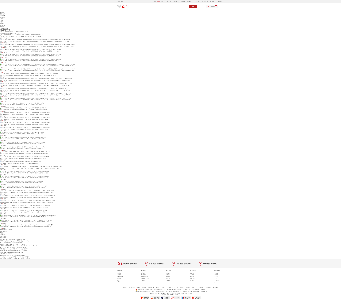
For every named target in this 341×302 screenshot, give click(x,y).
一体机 (1, 18)
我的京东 (175, 1)
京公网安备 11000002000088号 (145, 289)
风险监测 (188, 287)
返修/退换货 (193, 278)
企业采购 (189, 1)
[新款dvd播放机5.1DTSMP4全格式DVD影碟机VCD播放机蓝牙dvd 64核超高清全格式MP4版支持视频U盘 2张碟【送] (28, 215)
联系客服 (119, 282)
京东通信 (216, 280)
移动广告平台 (3, 258)
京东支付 (172, 294)
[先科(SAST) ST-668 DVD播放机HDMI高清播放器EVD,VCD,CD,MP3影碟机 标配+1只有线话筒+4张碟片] (25, 122)
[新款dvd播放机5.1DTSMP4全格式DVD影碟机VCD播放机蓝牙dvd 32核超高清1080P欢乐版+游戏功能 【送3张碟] (27, 195)
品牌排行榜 (2, 15)
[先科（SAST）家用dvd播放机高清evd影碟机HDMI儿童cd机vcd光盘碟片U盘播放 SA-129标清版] (23, 186)
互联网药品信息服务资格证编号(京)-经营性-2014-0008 (177, 289)
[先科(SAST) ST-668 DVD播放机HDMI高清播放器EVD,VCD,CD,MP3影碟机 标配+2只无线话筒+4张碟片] (25, 127)
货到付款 (168, 273)
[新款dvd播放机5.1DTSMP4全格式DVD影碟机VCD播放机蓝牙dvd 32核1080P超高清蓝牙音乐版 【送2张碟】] (26, 220)
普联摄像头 (2, 17)
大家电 (118, 280)
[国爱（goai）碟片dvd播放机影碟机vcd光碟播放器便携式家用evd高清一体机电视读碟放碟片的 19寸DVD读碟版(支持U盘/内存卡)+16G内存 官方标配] (36, 93)
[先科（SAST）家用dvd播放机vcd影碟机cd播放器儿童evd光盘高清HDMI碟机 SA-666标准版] (22, 147)
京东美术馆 (2, 25)
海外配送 (143, 280)
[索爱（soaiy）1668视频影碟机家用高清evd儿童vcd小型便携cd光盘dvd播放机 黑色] (20, 161)
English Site (208, 287)
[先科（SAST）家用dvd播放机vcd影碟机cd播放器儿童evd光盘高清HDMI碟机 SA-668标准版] (22, 142)
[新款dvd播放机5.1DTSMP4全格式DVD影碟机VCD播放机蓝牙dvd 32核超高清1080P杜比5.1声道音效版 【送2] (26, 225)
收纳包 (1, 20)
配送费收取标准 (145, 278)
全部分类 (2, 12)
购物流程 (119, 273)
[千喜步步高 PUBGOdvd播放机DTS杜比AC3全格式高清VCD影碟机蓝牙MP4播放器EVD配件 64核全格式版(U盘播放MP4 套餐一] (31, 166)
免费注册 (163, 1)
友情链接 (169, 287)
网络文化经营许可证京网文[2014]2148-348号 (176, 291)
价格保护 (192, 274)
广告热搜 (15, 258)
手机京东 (196, 1)
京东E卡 (216, 278)
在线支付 (168, 274)
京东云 (177, 294)
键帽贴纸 (2, 23)
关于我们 (125, 287)
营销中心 (157, 287)
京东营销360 (10, 258)
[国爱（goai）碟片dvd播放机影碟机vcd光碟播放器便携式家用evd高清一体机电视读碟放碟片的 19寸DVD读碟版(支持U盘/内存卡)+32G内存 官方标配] (36, 98)
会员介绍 (119, 274)
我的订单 (169, 1)
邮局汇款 (168, 278)
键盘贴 (1, 22)
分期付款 (168, 276)
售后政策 (192, 273)
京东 (129, 7)
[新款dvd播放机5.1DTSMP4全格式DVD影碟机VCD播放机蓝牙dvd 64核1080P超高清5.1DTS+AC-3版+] (25, 205)
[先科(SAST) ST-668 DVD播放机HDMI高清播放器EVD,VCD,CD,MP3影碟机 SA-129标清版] (22, 132)
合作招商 (144, 287)
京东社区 (182, 287)
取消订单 (192, 280)
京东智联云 (27, 258)
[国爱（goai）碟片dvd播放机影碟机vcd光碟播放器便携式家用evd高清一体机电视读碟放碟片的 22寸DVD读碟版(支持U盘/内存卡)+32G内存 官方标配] (36, 88)
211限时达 (143, 274)
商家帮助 (150, 287)
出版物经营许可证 (160, 291)
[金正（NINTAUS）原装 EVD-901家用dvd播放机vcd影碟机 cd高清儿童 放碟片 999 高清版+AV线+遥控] (25, 151)
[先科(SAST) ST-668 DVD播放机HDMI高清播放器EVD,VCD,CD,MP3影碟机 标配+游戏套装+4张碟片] (24, 107)
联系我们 (131, 287)
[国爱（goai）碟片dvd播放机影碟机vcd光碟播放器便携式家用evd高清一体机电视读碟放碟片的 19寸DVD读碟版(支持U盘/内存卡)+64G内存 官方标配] (36, 83)
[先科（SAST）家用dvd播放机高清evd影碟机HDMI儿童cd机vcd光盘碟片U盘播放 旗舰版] (21, 181)
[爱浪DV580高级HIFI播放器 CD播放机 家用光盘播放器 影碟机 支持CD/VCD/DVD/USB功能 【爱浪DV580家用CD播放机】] (29, 73)
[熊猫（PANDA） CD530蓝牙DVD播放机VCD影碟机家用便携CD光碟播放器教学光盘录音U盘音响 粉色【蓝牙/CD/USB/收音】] (30, 49)
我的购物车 (212, 6)
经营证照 (190, 293)
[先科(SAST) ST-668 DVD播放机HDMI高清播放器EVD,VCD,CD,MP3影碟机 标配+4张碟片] (22, 103)
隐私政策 (194, 287)
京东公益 (201, 287)
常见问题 (119, 278)
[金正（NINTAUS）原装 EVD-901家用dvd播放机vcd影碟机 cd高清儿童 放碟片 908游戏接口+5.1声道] (24, 156)
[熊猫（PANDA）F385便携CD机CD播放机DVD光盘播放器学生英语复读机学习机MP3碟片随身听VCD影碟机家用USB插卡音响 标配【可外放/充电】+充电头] (37, 44)
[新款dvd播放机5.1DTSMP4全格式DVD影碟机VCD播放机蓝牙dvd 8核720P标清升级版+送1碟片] (23, 210)
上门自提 (143, 273)
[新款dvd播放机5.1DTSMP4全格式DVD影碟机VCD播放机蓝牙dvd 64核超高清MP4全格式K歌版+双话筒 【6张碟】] (28, 190)
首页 (1, 28)
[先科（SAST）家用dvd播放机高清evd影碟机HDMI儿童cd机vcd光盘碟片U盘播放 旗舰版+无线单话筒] (24, 171)
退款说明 (192, 276)
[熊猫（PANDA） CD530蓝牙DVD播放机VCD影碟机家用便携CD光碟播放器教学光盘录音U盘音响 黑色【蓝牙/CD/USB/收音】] (30, 59)
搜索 (193, 6)
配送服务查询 (144, 276)
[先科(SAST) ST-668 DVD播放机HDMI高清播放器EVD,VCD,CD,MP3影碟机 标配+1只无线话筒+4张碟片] (25, 117)
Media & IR (215, 287)
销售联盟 (175, 287)
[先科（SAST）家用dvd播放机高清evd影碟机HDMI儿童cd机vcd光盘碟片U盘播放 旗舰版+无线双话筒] (24, 176)
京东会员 (183, 1)
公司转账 (168, 280)
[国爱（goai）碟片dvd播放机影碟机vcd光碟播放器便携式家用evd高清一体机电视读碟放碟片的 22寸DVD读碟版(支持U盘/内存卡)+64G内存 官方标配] (36, 78)
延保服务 (216, 276)
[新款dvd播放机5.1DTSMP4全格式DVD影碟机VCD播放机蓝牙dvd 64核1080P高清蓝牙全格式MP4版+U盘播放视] (27, 200)
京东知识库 (2, 14)
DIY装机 (216, 274)
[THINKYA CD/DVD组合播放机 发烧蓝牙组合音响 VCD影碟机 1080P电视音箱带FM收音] (21, 34)
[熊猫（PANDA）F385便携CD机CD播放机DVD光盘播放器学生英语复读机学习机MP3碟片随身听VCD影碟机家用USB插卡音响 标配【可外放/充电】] (35, 39)
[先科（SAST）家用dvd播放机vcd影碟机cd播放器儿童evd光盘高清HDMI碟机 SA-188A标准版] (23, 137)
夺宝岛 (216, 273)
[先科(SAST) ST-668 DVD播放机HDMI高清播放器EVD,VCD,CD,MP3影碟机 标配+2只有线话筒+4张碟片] (25, 112)
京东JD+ (216, 282)
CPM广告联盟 (21, 258)
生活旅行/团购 (120, 276)
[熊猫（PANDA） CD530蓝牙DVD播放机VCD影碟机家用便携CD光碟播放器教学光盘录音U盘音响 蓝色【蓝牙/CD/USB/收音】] (30, 54)
